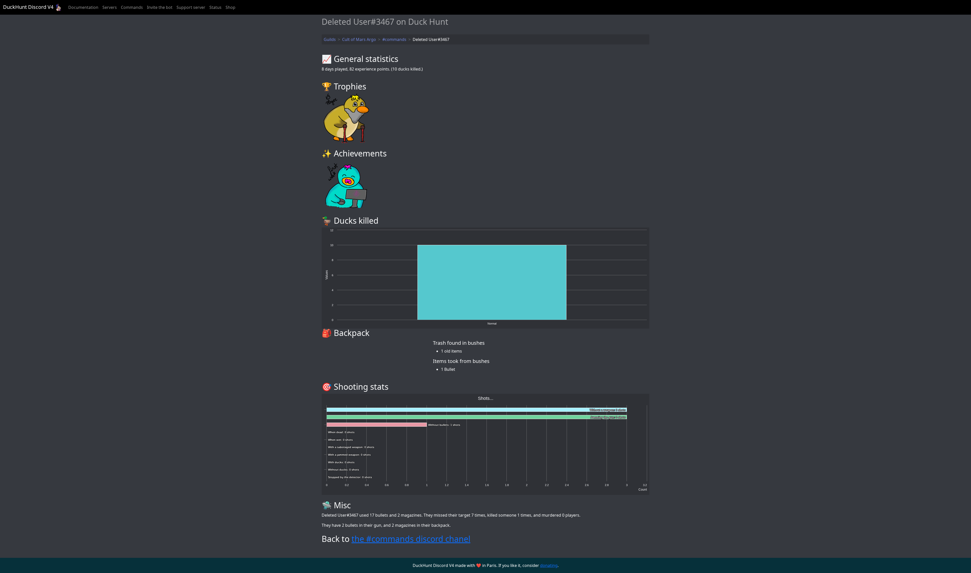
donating (549, 565)
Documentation (83, 7)
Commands (132, 7)
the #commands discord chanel (410, 538)
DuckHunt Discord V (28, 7)
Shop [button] (230, 7)
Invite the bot (159, 7)
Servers (109, 7)
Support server (190, 7)
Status (215, 7)
